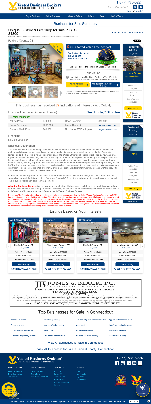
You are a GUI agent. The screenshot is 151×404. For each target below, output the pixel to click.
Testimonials (13, 377)
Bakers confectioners (84, 330)
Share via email (118, 32)
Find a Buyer (36, 374)
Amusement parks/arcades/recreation (91, 320)
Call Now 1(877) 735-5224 (25, 269)
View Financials (76, 85)
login (117, 91)
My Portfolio (81, 374)
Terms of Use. (119, 401)
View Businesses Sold (39, 377)
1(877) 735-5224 (129, 2)
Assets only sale (17, 325)
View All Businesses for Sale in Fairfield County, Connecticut (75, 349)
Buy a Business (33, 16)
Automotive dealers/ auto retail (23, 330)
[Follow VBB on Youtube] (123, 363)
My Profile (80, 377)
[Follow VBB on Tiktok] (140, 363)
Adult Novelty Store (20, 220)
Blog (101, 16)
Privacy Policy (59, 379)
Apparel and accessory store (120, 320)
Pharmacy (50, 220)
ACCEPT (134, 401)
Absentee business (18, 320)
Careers (57, 385)
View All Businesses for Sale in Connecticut (75, 342)
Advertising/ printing (52, 320)
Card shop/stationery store (54, 336)
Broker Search (59, 377)
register (70, 93)
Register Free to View (108, 125)
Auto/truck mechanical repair (120, 325)
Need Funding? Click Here (103, 112)
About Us (57, 371)
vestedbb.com (133, 121)
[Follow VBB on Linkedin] (134, 363)
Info (90, 16)
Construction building (117, 336)
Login (129, 11)
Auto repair (80, 325)
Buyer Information (15, 374)
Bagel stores (49, 330)
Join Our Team (116, 16)
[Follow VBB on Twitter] (129, 363)
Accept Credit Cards (14, 398)
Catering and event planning (87, 336)
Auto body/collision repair (54, 325)
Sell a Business (53, 16)
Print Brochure (136, 32)
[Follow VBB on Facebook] (117, 363)
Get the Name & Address (103, 85)
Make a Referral (75, 16)
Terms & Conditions (61, 382)
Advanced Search (15, 371)
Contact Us (58, 374)
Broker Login (81, 379)
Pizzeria (117, 220)
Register (139, 11)
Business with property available (23, 336)
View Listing (133, 108)
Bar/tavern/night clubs (118, 330)
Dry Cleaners (85, 220)
